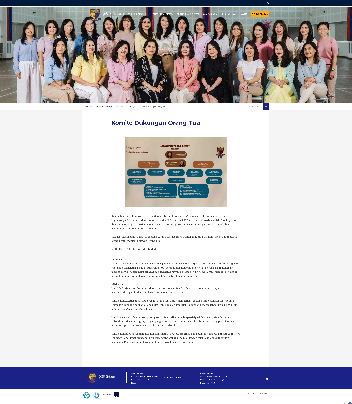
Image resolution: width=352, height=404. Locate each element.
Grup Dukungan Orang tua (126, 107)
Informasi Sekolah (136, 14)
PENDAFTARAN (260, 14)
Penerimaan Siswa (162, 14)
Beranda (88, 107)
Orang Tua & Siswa (187, 14)
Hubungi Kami (229, 14)
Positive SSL (347, 403)
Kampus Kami (210, 14)
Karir (244, 14)
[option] (176, 172)
